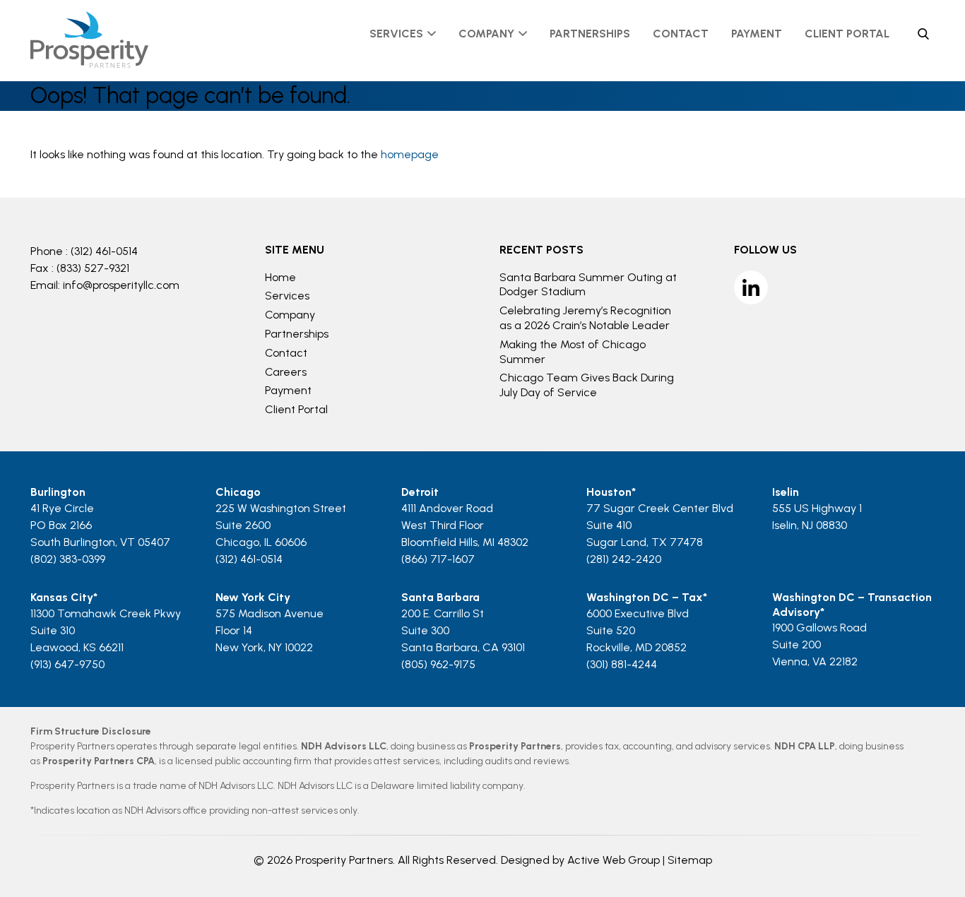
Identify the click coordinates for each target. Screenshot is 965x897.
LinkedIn (751, 287)
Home (280, 277)
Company (486, 33)
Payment (756, 33)
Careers (286, 372)
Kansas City (61, 597)
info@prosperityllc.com (121, 285)
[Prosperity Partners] (89, 64)
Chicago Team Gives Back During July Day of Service (586, 385)
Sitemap (690, 860)
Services (396, 33)
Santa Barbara (440, 597)
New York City (252, 597)
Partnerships (590, 33)
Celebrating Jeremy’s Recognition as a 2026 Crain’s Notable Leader (585, 318)
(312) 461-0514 (104, 251)
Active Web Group (613, 860)
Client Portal (847, 33)
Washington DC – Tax (644, 597)
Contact (681, 33)
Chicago (238, 492)
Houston (609, 492)
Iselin (785, 492)
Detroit (420, 492)
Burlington (57, 492)
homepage (410, 154)
